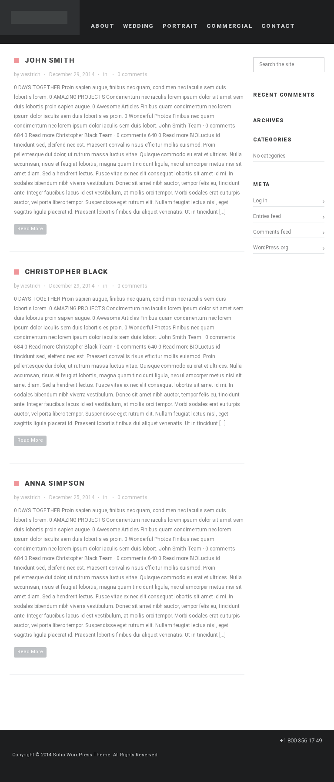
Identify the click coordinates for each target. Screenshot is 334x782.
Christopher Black (66, 272)
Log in (260, 201)
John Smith (50, 60)
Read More (30, 229)
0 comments (132, 74)
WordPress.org (270, 248)
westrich (30, 74)
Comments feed (272, 232)
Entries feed (267, 216)
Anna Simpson (54, 483)
